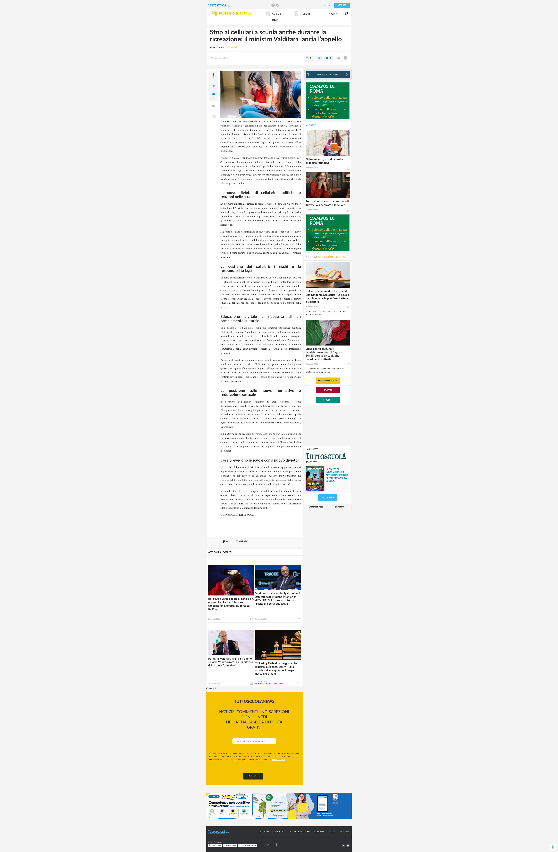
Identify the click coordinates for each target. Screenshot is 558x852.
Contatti (319, 832)
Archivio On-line (327, 74)
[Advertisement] (327, 425)
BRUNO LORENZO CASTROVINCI (269, 684)
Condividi (252, 619)
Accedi (326, 5)
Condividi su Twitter (277, 5)
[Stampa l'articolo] (345, 58)
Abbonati (342, 5)
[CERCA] (344, 14)
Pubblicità (278, 832)
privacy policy (278, 760)
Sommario (339, 507)
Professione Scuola (327, 380)
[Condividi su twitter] (319, 58)
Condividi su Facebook (273, 5)
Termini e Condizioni (248, 845)
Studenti (327, 400)
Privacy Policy (216, 845)
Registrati (344, 832)
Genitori (327, 390)
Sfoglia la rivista (316, 507)
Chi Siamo (264, 832)
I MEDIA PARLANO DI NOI (299, 832)
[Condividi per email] (338, 58)
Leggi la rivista (328, 498)
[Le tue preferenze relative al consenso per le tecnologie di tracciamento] (553, 847)
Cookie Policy (231, 845)
